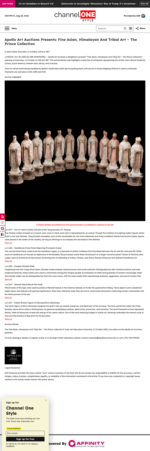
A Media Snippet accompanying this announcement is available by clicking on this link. (75, 224)
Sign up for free (25, 439)
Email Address (13, 428)
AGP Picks (7, 4)
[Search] (125, 28)
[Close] (46, 400)
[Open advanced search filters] (130, 28)
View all (144, 3)
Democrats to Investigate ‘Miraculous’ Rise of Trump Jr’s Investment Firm (101, 3)
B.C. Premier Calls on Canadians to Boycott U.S (28, 3)
